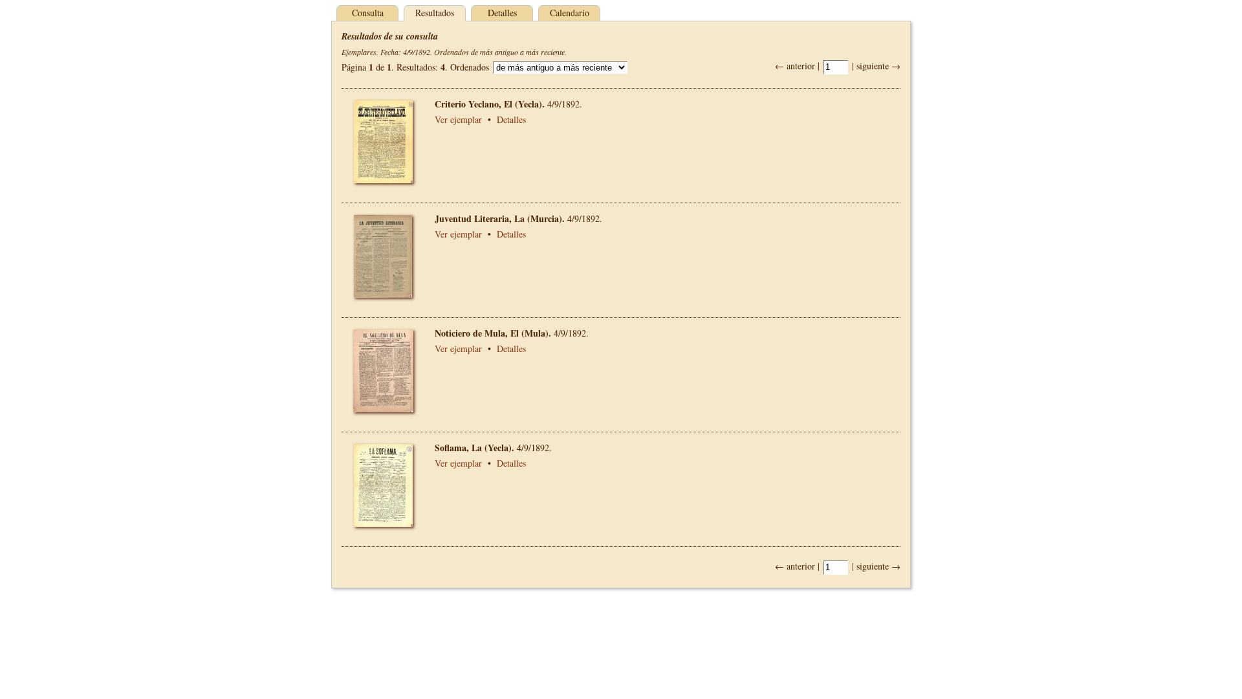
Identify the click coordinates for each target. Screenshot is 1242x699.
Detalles (502, 12)
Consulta (368, 12)
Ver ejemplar (458, 119)
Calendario (569, 12)
